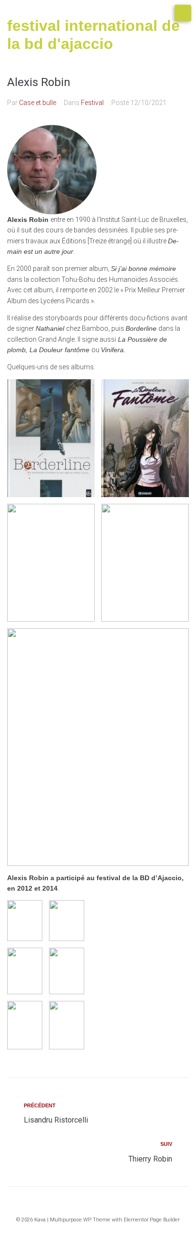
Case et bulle (37, 102)
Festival (92, 102)
